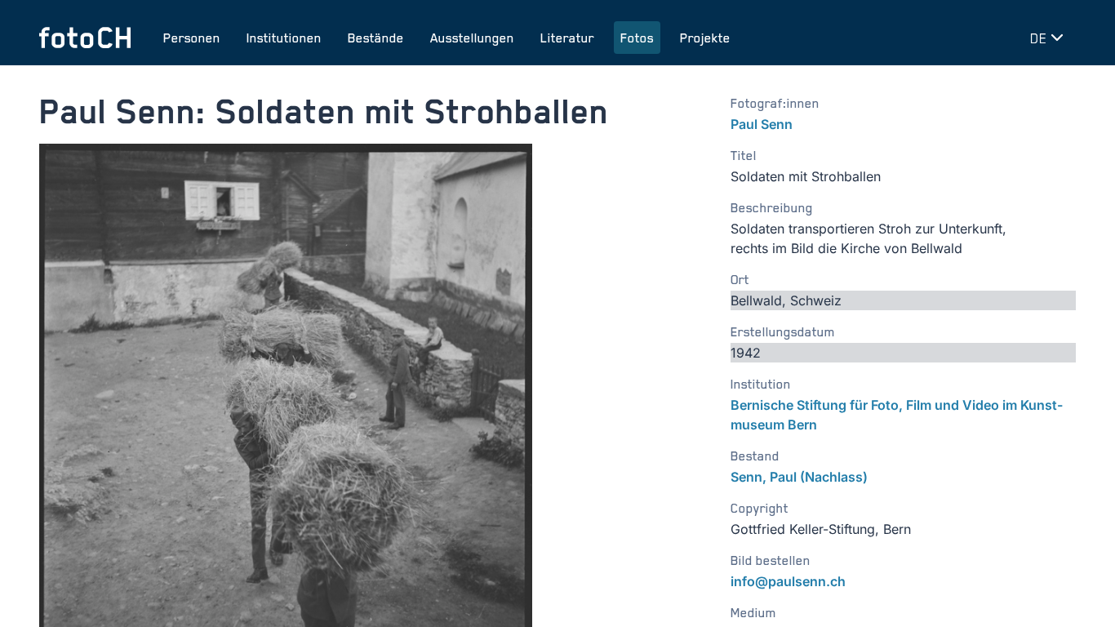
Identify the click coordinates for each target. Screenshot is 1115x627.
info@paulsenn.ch (788, 581)
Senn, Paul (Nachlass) (799, 477)
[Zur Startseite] (85, 37)
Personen (191, 37)
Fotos (637, 37)
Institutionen (284, 37)
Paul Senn (762, 124)
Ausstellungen (472, 37)
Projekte (705, 37)
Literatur (567, 37)
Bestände (376, 37)
